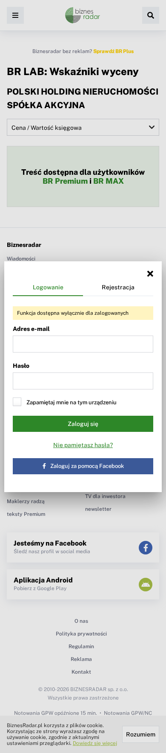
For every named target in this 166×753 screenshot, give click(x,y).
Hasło (21, 365)
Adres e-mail (31, 328)
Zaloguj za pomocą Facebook (87, 466)
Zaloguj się (83, 423)
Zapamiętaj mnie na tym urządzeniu (71, 402)
